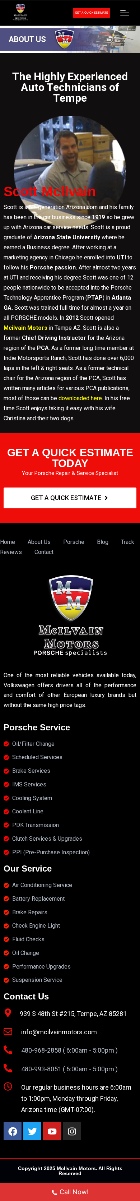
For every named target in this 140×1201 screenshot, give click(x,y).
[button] (91, 13)
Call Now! (74, 1192)
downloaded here (80, 398)
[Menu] (124, 12)
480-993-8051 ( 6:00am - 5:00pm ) (69, 1069)
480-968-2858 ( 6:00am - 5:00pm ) (69, 1050)
